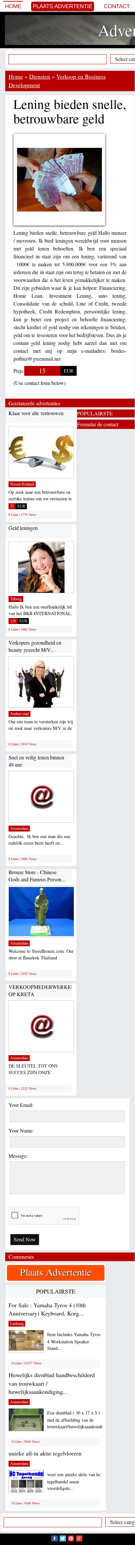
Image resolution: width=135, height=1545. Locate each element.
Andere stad (19, 714)
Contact (117, 6)
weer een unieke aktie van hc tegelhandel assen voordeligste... (74, 1481)
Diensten (39, 76)
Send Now (25, 1239)
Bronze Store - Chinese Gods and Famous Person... (37, 876)
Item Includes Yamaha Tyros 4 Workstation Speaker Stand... (73, 1341)
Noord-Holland (22, 484)
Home (13, 6)
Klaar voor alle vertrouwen (36, 413)
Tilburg (16, 599)
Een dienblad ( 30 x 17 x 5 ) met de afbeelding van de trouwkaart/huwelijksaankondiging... (81, 1420)
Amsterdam (19, 828)
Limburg (17, 1323)
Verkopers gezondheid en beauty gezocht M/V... (35, 646)
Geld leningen (23, 527)
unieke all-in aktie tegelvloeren (45, 1453)
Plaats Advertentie (62, 6)
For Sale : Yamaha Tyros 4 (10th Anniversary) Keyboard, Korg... (47, 1309)
